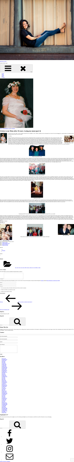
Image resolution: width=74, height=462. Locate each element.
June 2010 (3, 401)
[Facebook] (9, 436)
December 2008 (4, 408)
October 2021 (4, 364)
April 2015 (3, 383)
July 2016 (3, 377)
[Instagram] (9, 452)
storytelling (36, 267)
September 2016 (4, 376)
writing (39, 267)
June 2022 (3, 361)
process (28, 267)
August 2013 (4, 388)
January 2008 (4, 412)
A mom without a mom (6, 243)
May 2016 (3, 379)
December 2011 (4, 398)
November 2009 (4, 403)
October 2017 (4, 371)
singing (31, 267)
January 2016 (4, 381)
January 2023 (4, 360)
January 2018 (4, 369)
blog (16, 267)
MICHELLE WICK (3, 61)
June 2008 (3, 411)
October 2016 (4, 375)
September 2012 (4, 393)
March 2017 (4, 374)
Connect (3, 77)
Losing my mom (5, 242)
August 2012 (4, 394)
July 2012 (3, 395)
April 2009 (3, 406)
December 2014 (4, 385)
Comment (2, 278)
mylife (25, 267)
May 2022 (3, 362)
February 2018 (4, 368)
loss (21, 267)
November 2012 (4, 392)
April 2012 (3, 397)
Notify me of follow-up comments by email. (8, 289)
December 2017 (4, 370)
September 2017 (4, 372)
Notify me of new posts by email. (6, 291)
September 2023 (4, 359)
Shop (3, 74)
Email (1, 284)
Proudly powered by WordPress (5, 461)
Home (3, 73)
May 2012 (3, 396)
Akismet (42, 280)
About (3, 75)
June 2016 (3, 378)
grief (17, 267)
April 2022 (3, 363)
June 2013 (3, 389)
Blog (3, 76)
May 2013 (3, 390)
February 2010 (4, 402)
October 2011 (4, 399)
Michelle (13, 128)
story (33, 267)
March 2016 (4, 380)
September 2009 (4, 404)
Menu (31, 71)
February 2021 (4, 366)
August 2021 (4, 365)
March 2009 (4, 407)
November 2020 (4, 367)
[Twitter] (9, 444)
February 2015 (4, 384)
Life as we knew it (5, 244)
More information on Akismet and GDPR (53, 280)
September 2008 (4, 410)
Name (1, 282)
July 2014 (3, 387)
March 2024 (4, 358)
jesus (19, 267)
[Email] (9, 459)
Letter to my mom (5, 245)
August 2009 (4, 405)
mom (23, 267)
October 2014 (4, 386)
